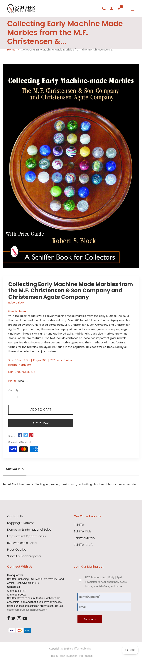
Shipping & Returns (20, 523)
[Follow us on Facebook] (20, 435)
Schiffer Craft (83, 544)
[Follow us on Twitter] (25, 435)
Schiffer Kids (82, 531)
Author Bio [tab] (15, 469)
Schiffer (79, 524)
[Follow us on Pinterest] (31, 435)
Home (11, 49)
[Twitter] (13, 618)
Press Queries (16, 549)
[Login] (111, 8)
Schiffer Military (84, 538)
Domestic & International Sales (29, 529)
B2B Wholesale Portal (22, 542)
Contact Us (15, 516)
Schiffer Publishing (81, 648)
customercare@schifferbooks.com (27, 609)
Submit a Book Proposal (24, 556)
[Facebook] (8, 618)
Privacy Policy (57, 655)
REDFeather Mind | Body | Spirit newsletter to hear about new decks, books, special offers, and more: (106, 582)
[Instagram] (19, 618)
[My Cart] (119, 8)
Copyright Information (80, 655)
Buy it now (40, 423)
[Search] (104, 8)
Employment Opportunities (26, 536)
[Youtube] (25, 618)
